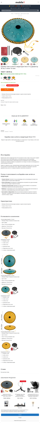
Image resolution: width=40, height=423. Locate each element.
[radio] (5, 78)
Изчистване (37, 75)
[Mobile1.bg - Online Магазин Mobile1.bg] (20, 2)
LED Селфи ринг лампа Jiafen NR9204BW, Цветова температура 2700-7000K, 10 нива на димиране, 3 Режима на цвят (20, 395)
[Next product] (19, 15)
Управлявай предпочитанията (20, 420)
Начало (12, 13)
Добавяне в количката (12, 85)
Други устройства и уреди (25, 13)
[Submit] (38, 10)
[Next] (37, 36)
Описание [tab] (2, 131)
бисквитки (25, 411)
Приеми (20, 414)
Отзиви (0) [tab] (11, 131)
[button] (38, 407)
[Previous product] (21, 15)
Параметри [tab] (6, 131)
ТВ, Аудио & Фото (17, 13)
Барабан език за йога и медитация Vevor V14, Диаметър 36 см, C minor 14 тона (6, 395)
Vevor (5, 105)
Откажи (20, 417)
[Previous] (3, 36)
